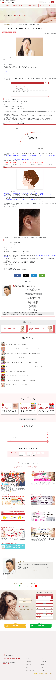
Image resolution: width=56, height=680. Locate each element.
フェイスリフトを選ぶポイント (18, 86)
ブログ (42, 5)
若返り (4, 32)
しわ (14, 32)
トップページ (28, 655)
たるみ (9, 32)
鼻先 (43, 453)
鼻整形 (33, 455)
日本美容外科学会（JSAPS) (33, 301)
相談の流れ (42, 658)
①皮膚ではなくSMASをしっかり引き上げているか (22, 88)
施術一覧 (8, 5)
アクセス (35, 5)
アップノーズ (29, 453)
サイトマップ (42, 670)
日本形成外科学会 (33, 303)
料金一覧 (27, 658)
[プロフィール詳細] (33, 310)
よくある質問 (42, 664)
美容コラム (42, 667)
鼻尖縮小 (29, 455)
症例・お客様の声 (43, 661)
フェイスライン (12, 437)
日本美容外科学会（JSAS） (33, 302)
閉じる (46, 82)
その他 (10, 442)
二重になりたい (22, 455)
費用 (30, 5)
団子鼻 (38, 453)
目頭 (35, 453)
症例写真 (15, 5)
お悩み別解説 (28, 661)
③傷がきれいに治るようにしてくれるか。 (21, 91)
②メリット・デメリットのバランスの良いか (21, 89)
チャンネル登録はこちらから (5, 491)
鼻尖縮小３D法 (22, 453)
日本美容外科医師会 (33, 309)
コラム (49, 5)
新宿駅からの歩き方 (6, 663)
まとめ (13, 93)
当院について (23, 5)
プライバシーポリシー (30, 670)
